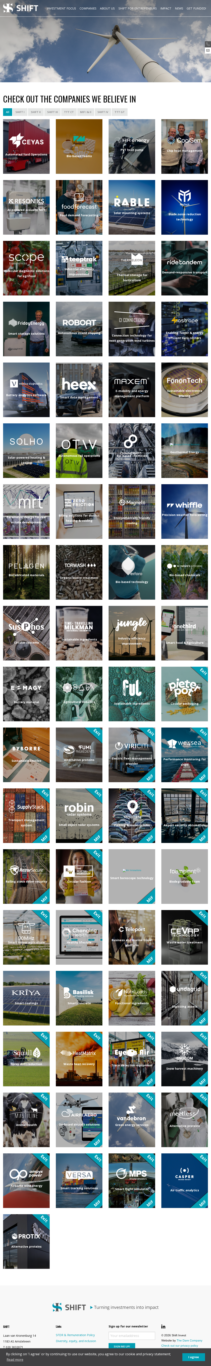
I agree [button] (193, 1357)
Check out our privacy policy (179, 1345)
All (7, 112)
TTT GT (120, 112)
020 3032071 (14, 1347)
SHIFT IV (102, 112)
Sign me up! (122, 1346)
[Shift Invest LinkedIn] (163, 1327)
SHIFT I (20, 112)
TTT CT (69, 112)
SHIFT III (52, 112)
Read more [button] (15, 1359)
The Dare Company (189, 1340)
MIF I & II (85, 112)
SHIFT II (36, 112)
